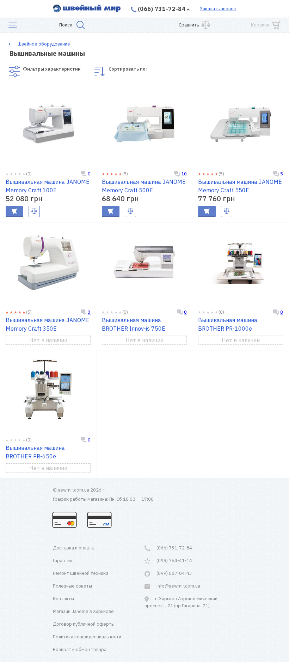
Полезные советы (72, 586)
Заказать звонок (218, 9)
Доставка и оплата (73, 548)
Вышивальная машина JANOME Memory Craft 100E (48, 186)
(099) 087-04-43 (173, 573)
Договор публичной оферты (84, 624)
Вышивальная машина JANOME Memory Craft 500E (144, 186)
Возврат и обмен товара (79, 649)
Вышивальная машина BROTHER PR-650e (35, 452)
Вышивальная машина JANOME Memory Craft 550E (240, 186)
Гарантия (62, 561)
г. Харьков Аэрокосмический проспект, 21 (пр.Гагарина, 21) (180, 602)
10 (184, 174)
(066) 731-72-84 (161, 8)
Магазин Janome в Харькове (83, 611)
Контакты (63, 599)
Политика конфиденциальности (87, 637)
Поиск (65, 25)
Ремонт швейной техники (80, 573)
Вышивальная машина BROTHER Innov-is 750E (133, 324)
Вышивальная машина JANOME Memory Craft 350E (48, 324)
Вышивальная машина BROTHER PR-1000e (227, 324)
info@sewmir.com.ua (177, 586)
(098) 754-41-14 (173, 561)
